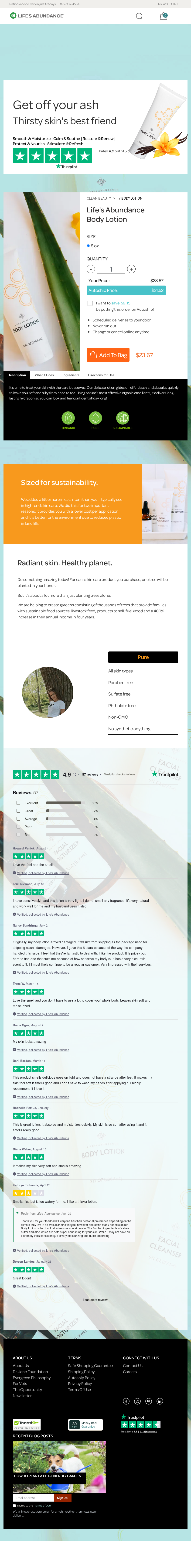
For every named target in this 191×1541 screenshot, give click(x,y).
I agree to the (34, 1505)
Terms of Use (42, 1505)
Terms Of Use (79, 1389)
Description (17, 375)
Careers (130, 1371)
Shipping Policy (81, 1371)
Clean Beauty (99, 198)
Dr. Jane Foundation (30, 1371)
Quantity (97, 259)
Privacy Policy (80, 1383)
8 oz (95, 245)
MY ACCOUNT (168, 4)
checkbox (90, 303)
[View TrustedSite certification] (27, 1424)
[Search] (139, 16)
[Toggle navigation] (176, 16)
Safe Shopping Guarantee (90, 1365)
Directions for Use (101, 375)
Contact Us (133, 1365)
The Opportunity (27, 1389)
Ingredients (71, 375)
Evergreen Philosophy (32, 1378)
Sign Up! (62, 1497)
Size (91, 236)
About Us (21, 1365)
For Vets (20, 1383)
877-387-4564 (69, 4)
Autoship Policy (81, 1378)
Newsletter (22, 1395)
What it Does (44, 375)
